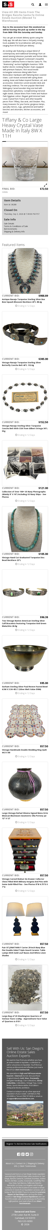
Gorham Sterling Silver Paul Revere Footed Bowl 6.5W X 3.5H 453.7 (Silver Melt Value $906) (25, 688)
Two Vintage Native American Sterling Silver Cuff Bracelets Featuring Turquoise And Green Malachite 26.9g (24, 623)
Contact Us (20, 1163)
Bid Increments (10, 229)
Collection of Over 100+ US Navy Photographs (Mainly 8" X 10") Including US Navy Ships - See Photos (24, 494)
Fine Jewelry (34, 1078)
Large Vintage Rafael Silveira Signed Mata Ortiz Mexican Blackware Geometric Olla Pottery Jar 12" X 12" (25, 816)
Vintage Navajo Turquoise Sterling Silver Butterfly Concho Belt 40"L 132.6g (21, 363)
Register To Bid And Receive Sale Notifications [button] (26, 1144)
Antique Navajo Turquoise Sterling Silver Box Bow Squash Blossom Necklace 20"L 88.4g (23, 300)
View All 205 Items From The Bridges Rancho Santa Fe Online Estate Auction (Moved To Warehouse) (23, 16)
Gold (22, 1078)
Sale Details (9, 223)
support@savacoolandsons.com (21, 1098)
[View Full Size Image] (45, 185)
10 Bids (5, 192)
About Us (10, 1163)
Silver (27, 1078)
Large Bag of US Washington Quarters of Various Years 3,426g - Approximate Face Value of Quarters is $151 (24, 1019)
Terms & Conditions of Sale (16, 226)
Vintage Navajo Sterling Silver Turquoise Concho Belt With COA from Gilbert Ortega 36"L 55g (25, 428)
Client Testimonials (28, 1166)
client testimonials (22, 1070)
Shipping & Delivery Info (14, 231)
